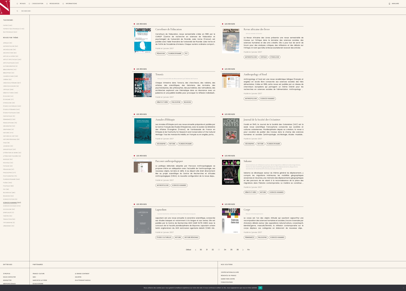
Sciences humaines (267, 99)
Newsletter (7, 280)
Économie (6, 99)
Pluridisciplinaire (174, 53)
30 (201, 249)
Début (188, 249)
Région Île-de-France (228, 276)
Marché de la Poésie (40, 280)
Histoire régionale (191, 237)
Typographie (7, 223)
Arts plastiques (9, 63)
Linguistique (7, 149)
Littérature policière (10, 156)
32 (213, 249)
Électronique (8, 32)
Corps (247, 209)
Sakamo (248, 161)
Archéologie (8, 50)
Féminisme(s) (249, 237)
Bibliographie (8, 70)
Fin (248, 249)
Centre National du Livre (230, 272)
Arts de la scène (9, 56)
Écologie (6, 96)
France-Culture (39, 274)
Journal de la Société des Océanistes (262, 119)
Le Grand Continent (82, 274)
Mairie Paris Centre (228, 279)
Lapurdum (160, 209)
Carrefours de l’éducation (168, 29)
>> (243, 249)
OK (260, 288)
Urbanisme (7, 226)
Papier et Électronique (11, 29)
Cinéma (5, 79)
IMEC (34, 277)
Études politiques (9, 113)
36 (238, 249)
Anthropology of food (255, 74)
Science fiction (8, 199)
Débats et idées (162, 102)
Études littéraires (9, 109)
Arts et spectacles (10, 60)
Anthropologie (251, 57)
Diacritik (78, 277)
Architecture (8, 53)
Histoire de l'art (9, 136)
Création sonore (9, 86)
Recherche (7, 193)
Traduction (7, 219)
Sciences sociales (9, 206)
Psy (186, 53)
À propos (6, 274)
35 (231, 249)
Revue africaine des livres (257, 29)
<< (195, 249)
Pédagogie (161, 53)
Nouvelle (6, 163)
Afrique (6, 43)
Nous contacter (9, 277)
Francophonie (8, 123)
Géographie (161, 144)
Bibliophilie (7, 73)
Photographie (8, 176)
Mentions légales (9, 284)
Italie (5, 143)
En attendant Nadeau (83, 280)
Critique (263, 57)
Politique (6, 186)
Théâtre (6, 216)
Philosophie (176, 102)
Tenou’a (159, 74)
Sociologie (7, 209)
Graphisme (7, 129)
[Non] (403, 288)
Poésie (5, 183)
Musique (6, 159)
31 (207, 249)
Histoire (172, 144)
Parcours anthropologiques (169, 161)
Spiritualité (7, 213)
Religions (187, 102)
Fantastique (7, 116)
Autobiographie (9, 66)
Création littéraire (10, 83)
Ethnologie (274, 57)
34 (225, 249)
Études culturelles (164, 237)
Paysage (6, 166)
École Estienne (38, 284)
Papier (5, 25)
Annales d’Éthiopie (165, 119)
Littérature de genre (10, 153)
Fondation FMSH (227, 282)
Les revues (141, 24)
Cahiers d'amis (8, 76)
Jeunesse (6, 146)
